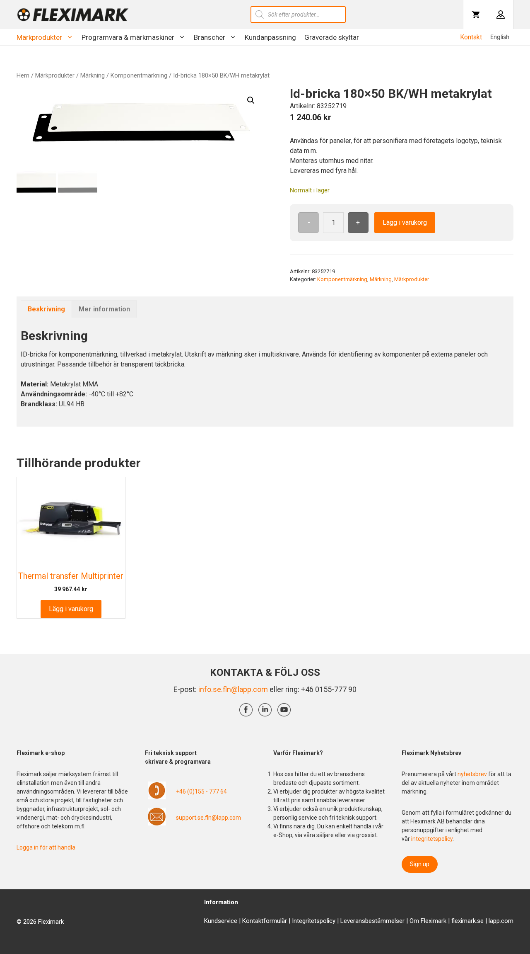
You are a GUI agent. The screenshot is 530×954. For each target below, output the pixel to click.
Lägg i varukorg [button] (71, 609)
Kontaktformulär (264, 921)
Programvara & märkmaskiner (128, 37)
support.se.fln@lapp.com (208, 817)
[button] (250, 100)
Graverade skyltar (331, 37)
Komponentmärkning (139, 75)
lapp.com (501, 921)
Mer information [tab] (104, 309)
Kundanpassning (270, 37)
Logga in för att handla (46, 847)
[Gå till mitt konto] (500, 14)
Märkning (92, 75)
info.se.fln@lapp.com (233, 689)
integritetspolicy (432, 838)
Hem (23, 75)
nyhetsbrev (473, 774)
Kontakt (471, 37)
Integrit (301, 921)
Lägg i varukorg (405, 222)
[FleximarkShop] (73, 14)
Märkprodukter (39, 37)
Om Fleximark (428, 921)
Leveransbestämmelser (372, 921)
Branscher (209, 37)
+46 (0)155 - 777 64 (201, 791)
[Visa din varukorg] (475, 14)
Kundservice (220, 921)
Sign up (419, 864)
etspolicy (323, 921)
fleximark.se (467, 921)
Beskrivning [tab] (46, 309)
